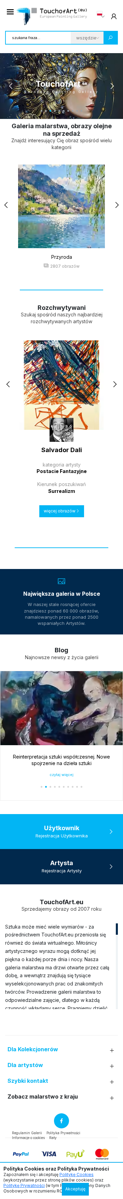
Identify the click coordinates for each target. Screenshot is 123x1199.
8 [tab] (72, 111)
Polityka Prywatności (63, 1133)
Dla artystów (25, 1065)
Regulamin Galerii (27, 1133)
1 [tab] (41, 111)
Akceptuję (75, 1188)
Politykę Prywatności (24, 1185)
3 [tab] (50, 111)
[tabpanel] (61, 86)
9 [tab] (77, 111)
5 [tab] (59, 111)
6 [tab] (64, 111)
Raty (53, 1138)
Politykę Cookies (76, 1174)
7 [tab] (68, 111)
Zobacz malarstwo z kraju (43, 1096)
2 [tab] (46, 111)
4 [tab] (55, 111)
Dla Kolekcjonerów (33, 1049)
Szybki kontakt (28, 1081)
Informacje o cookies (28, 1138)
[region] (61, 966)
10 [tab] (81, 111)
